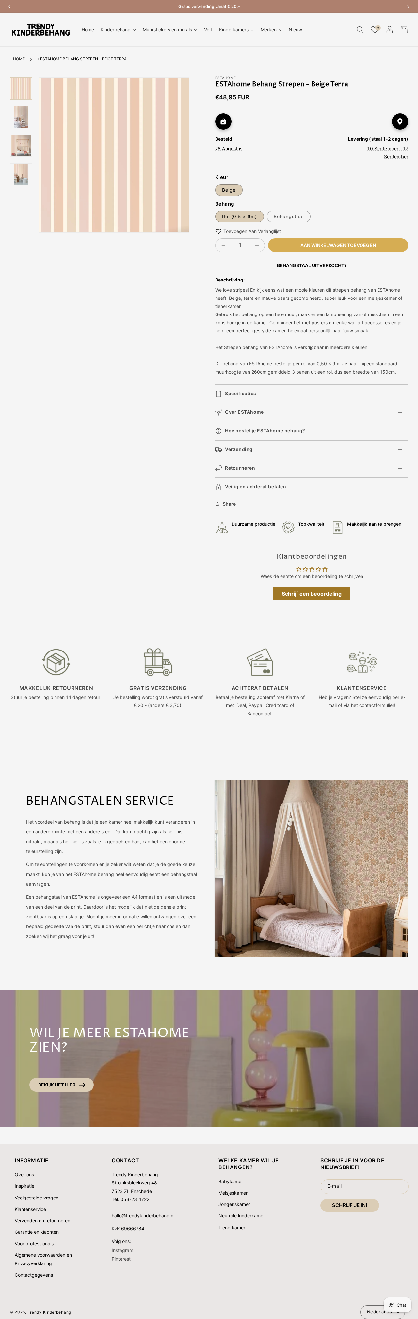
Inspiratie (24, 1186)
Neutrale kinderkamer (241, 1215)
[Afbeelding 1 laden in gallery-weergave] (21, 88)
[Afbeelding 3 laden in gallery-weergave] (21, 146)
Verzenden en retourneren (42, 1220)
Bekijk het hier (56, 1084)
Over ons (24, 1174)
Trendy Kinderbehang (49, 1312)
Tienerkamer (231, 1227)
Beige (229, 190)
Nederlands (379, 1311)
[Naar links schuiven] (9, 6)
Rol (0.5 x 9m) (239, 216)
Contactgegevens (34, 1275)
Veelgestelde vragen (36, 1197)
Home (19, 58)
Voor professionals (34, 1243)
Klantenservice (30, 1209)
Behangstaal (289, 216)
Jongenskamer (234, 1204)
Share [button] (229, 504)
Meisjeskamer (233, 1193)
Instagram (122, 1250)
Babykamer (230, 1181)
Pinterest (121, 1259)
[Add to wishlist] (218, 231)
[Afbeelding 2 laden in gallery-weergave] (21, 117)
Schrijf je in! (349, 1205)
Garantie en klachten (37, 1232)
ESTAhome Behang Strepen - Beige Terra (83, 58)
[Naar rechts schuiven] (408, 6)
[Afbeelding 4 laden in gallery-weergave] (21, 174)
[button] (360, 29)
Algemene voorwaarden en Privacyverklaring (43, 1259)
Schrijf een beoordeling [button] (312, 593)
